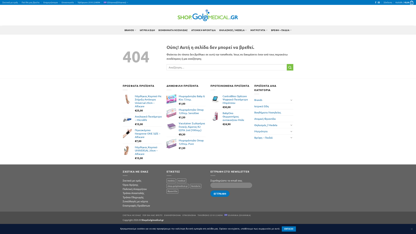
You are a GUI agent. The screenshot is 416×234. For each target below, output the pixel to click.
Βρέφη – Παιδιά (263, 137)
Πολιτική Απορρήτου (135, 188)
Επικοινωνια (189, 215)
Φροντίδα (172, 191)
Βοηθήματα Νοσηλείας (267, 112)
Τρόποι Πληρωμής (133, 197)
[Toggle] (291, 100)
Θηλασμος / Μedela (232, 30)
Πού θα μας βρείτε (31, 2)
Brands (129, 30)
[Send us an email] (379, 2)
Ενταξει (288, 229)
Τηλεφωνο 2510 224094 (210, 215)
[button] (388, 2)
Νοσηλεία (195, 186)
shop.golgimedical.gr (178, 186)
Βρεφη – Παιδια (280, 30)
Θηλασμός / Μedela (265, 125)
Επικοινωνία (68, 2)
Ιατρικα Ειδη (147, 30)
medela (171, 180)
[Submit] (290, 67)
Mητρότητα (261, 131)
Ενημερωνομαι (172, 215)
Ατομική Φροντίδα (265, 118)
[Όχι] (412, 230)
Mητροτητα (257, 30)
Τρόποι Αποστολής (133, 193)
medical (181, 180)
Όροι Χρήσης (130, 184)
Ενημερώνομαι (50, 2)
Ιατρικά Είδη (261, 106)
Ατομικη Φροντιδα (203, 30)
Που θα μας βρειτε (152, 215)
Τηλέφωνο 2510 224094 (89, 2)
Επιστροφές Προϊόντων (136, 205)
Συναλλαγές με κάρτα (135, 201)
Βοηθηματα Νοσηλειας (173, 30)
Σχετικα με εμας (132, 215)
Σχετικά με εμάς (10, 2)
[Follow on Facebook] (376, 2)
